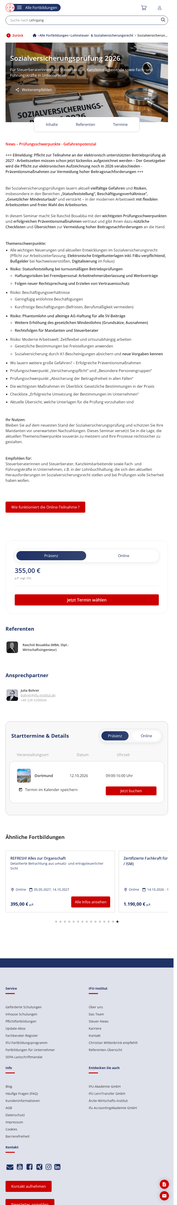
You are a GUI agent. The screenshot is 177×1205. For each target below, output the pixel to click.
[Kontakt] (10, 1166)
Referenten (85, 124)
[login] (160, 8)
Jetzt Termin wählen (86, 600)
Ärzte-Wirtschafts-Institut (108, 1100)
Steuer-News (99, 1021)
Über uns (96, 1007)
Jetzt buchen (131, 790)
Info (9, 1068)
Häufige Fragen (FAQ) (22, 1093)
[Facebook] (29, 1166)
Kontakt (94, 1035)
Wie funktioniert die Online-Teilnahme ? (45, 507)
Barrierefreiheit (18, 1136)
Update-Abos (16, 1028)
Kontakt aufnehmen (28, 1186)
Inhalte (52, 124)
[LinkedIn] (57, 1166)
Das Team (96, 1014)
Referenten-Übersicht (105, 1050)
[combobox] (87, 20)
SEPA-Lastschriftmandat (24, 1057)
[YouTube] (19, 1166)
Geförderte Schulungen (24, 1007)
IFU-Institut (98, 988)
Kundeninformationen (23, 1100)
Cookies (11, 1129)
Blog (9, 1086)
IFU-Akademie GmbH (105, 1086)
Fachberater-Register (22, 1035)
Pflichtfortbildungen (21, 1021)
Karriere (95, 1028)
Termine (120, 124)
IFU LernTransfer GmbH (107, 1093)
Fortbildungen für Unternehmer (30, 1050)
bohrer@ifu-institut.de (38, 695)
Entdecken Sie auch (104, 1068)
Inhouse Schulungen (21, 1014)
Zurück (17, 35)
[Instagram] (49, 1166)
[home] (34, 35)
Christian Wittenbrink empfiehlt (113, 1042)
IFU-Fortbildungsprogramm (26, 1042)
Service (11, 988)
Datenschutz (15, 1115)
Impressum (14, 1122)
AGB (9, 1108)
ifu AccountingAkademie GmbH (113, 1108)
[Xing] (39, 1166)
